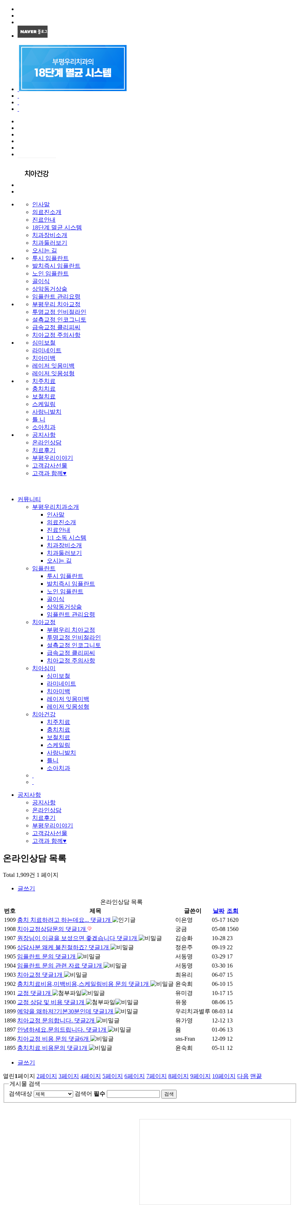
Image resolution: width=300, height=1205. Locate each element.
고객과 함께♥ (49, 473)
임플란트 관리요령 (56, 296)
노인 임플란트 (50, 273)
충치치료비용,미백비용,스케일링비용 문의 (83, 984)
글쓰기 (26, 888)
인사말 (41, 204)
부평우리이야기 (52, 458)
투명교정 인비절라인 (59, 312)
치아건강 (44, 714)
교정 (34, 993)
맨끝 (256, 1076)
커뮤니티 (29, 499)
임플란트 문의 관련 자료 (59, 965)
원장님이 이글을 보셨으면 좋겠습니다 (77, 938)
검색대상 (20, 1093)
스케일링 (44, 404)
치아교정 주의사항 (56, 335)
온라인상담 (46, 442)
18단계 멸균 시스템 (57, 227)
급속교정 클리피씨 (56, 327)
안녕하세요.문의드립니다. (61, 1029)
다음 (243, 1076)
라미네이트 (46, 350)
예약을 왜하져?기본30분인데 (65, 1011)
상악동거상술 (49, 289)
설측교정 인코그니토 (59, 319)
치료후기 (44, 450)
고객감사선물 (49, 465)
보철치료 (44, 396)
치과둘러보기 (49, 243)
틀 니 (38, 419)
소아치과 (44, 427)
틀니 (53, 760)
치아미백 (44, 358)
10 (224, 1076)
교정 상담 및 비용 (51, 1002)
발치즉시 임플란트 (56, 266)
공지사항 (44, 435)
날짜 (219, 911)
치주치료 (44, 381)
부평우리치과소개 (55, 507)
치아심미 (44, 668)
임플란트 (44, 568)
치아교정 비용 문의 (53, 1039)
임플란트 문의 (46, 956)
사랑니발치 (46, 412)
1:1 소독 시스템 (66, 537)
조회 (233, 911)
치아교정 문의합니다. (56, 1020)
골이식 (41, 281)
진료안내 (44, 220)
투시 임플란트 (50, 258)
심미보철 (44, 342)
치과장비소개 (49, 235)
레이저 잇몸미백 (53, 366)
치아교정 (44, 622)
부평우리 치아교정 (56, 304)
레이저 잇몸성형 (53, 373)
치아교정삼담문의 (51, 929)
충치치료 (44, 389)
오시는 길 (44, 250)
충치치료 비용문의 (52, 1048)
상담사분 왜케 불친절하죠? (63, 947)
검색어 (90, 1093)
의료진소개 (46, 212)
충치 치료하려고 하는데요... (64, 920)
